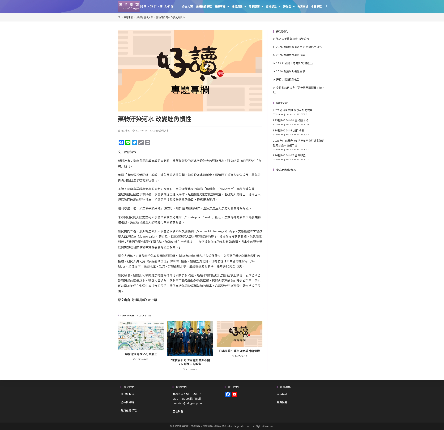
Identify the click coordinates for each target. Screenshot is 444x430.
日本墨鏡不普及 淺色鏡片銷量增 (239, 351)
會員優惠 (282, 402)
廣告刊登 (178, 411)
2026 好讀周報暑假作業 (290, 55)
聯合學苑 (125, 130)
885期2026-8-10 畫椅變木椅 (290, 120)
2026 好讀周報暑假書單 (290, 71)
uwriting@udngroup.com (188, 403)
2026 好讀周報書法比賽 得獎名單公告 (299, 47)
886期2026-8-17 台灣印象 (289, 155)
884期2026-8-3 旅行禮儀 (288, 130)
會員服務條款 (129, 410)
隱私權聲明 (127, 402)
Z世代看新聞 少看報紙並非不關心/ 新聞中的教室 (190, 362)
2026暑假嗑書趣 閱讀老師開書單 (293, 110)
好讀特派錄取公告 (288, 79)
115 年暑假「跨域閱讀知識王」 (295, 63)
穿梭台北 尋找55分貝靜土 (141, 354)
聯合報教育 (127, 394)
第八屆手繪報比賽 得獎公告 (292, 38)
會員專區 (282, 394)
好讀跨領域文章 (161, 130)
